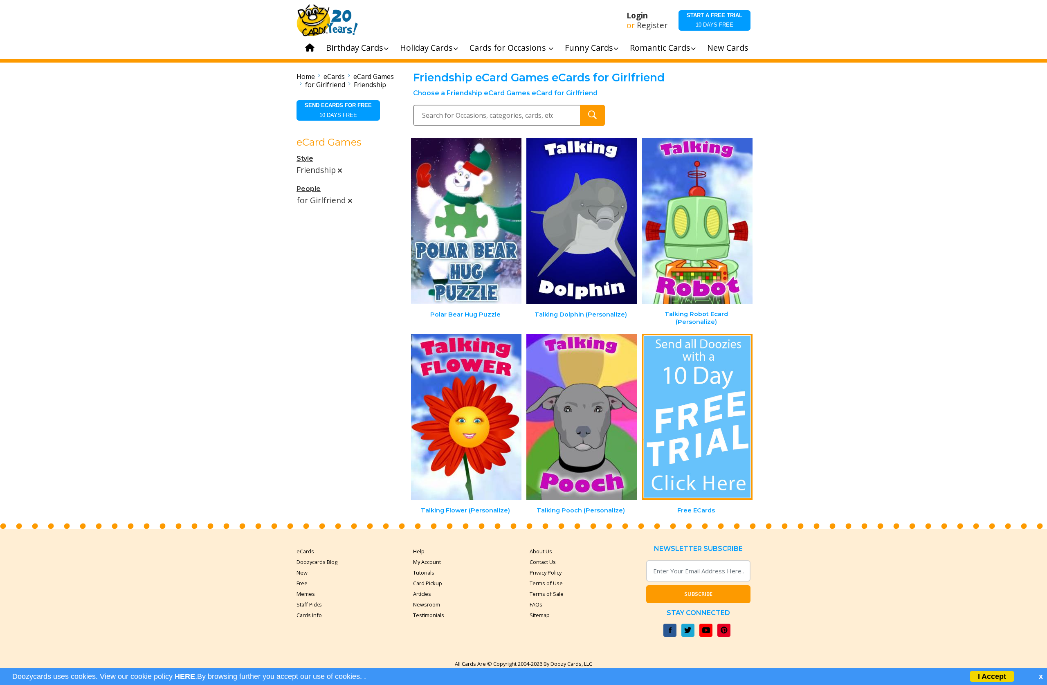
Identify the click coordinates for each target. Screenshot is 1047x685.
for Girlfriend (325, 85)
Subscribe (698, 593)
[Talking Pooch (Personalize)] (581, 417)
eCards (334, 76)
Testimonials (428, 615)
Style (305, 158)
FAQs (536, 604)
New (302, 572)
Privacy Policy (546, 572)
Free (302, 583)
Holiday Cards (426, 47)
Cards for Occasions (509, 47)
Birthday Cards (354, 47)
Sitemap (540, 615)
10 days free (714, 20)
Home (306, 76)
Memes (306, 594)
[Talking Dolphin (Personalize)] (581, 221)
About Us (541, 551)
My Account (427, 562)
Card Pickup (427, 583)
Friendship (370, 85)
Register (652, 25)
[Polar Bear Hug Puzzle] (466, 221)
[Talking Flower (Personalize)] (466, 417)
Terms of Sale (547, 594)
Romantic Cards (660, 47)
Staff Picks (309, 604)
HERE (185, 676)
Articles (422, 594)
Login (637, 15)
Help (419, 551)
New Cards (727, 47)
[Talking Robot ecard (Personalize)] (697, 221)
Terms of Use (546, 583)
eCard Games (373, 76)
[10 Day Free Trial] (697, 417)
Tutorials (423, 572)
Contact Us (543, 562)
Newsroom (426, 604)
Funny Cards (589, 47)
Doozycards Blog (317, 562)
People (309, 189)
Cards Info (309, 615)
